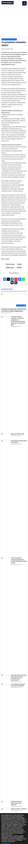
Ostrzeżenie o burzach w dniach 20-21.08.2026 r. (18, 685)
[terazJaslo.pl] (7, 2)
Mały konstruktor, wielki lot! (19, 809)
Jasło (19, 264)
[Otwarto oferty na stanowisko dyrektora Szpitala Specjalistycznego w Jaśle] (5, 615)
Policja (20, 267)
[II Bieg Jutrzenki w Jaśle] (5, 436)
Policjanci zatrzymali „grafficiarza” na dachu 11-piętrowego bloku (13, 310)
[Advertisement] (14, 21)
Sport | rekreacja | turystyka (9, 39)
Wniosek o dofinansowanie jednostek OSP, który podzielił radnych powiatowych (18, 677)
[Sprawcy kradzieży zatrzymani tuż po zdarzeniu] (5, 803)
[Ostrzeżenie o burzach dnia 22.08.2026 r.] (5, 498)
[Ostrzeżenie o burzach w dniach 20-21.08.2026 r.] (5, 741)
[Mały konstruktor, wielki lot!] (5, 811)
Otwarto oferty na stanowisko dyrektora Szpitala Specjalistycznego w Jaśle (19, 560)
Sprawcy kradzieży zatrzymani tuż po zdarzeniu (16, 803)
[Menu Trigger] (24, 3)
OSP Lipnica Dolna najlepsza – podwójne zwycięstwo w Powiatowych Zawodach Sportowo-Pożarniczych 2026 (18, 321)
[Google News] (14, 273)
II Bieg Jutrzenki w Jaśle (17, 434)
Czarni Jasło (10, 264)
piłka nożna (10, 267)
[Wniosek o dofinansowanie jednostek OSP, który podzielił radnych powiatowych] (5, 677)
